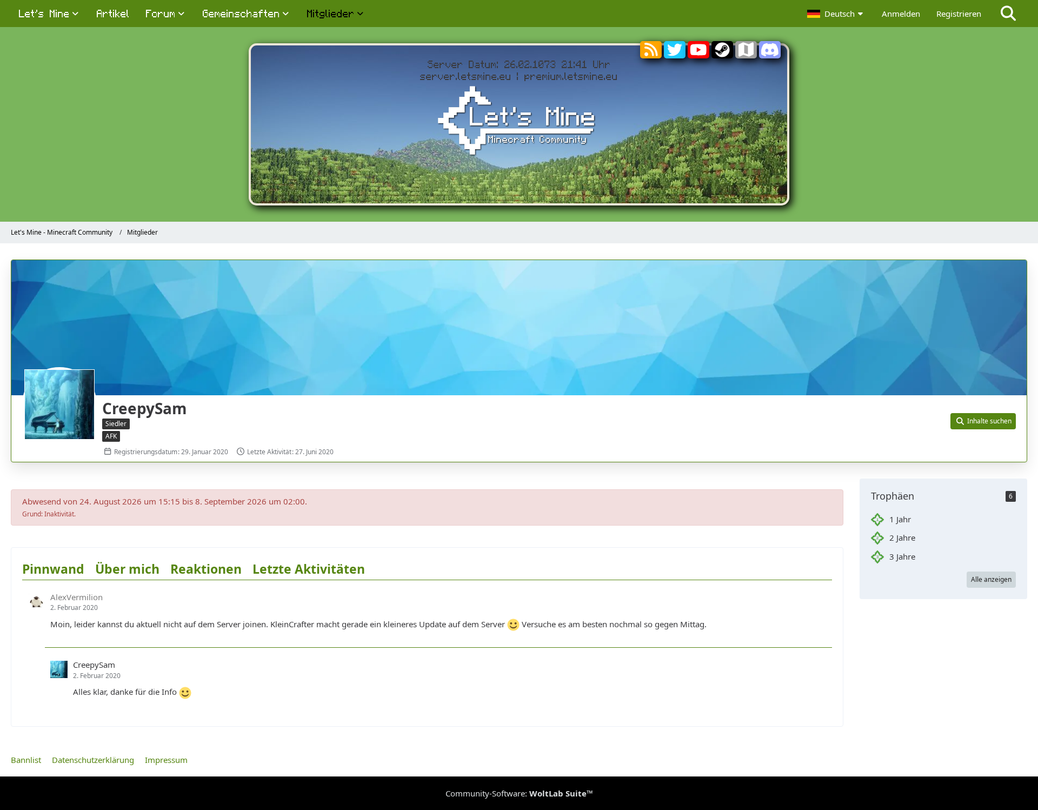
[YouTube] (698, 54)
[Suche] (1008, 13)
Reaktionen (206, 568)
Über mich (127, 568)
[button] (836, 13)
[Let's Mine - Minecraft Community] (519, 122)
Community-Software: (519, 793)
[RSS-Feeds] (651, 52)
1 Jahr (900, 519)
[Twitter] (675, 54)
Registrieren (958, 13)
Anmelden (901, 13)
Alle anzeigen (991, 579)
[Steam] (722, 54)
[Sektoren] (746, 52)
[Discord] (770, 54)
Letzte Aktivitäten (308, 568)
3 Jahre (902, 556)
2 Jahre (902, 537)
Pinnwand (53, 568)
